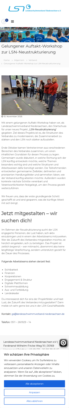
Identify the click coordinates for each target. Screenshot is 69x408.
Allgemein (19, 60)
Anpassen (34, 392)
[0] (3, 21)
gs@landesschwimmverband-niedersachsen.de (38, 314)
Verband (33, 60)
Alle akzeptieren (34, 383)
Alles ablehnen (34, 401)
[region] (34, 378)
